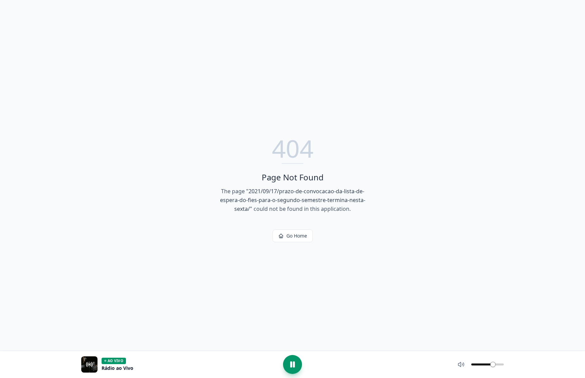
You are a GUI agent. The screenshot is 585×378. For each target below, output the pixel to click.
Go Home (296, 235)
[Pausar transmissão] (292, 364)
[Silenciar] (461, 364)
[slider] (493, 364)
